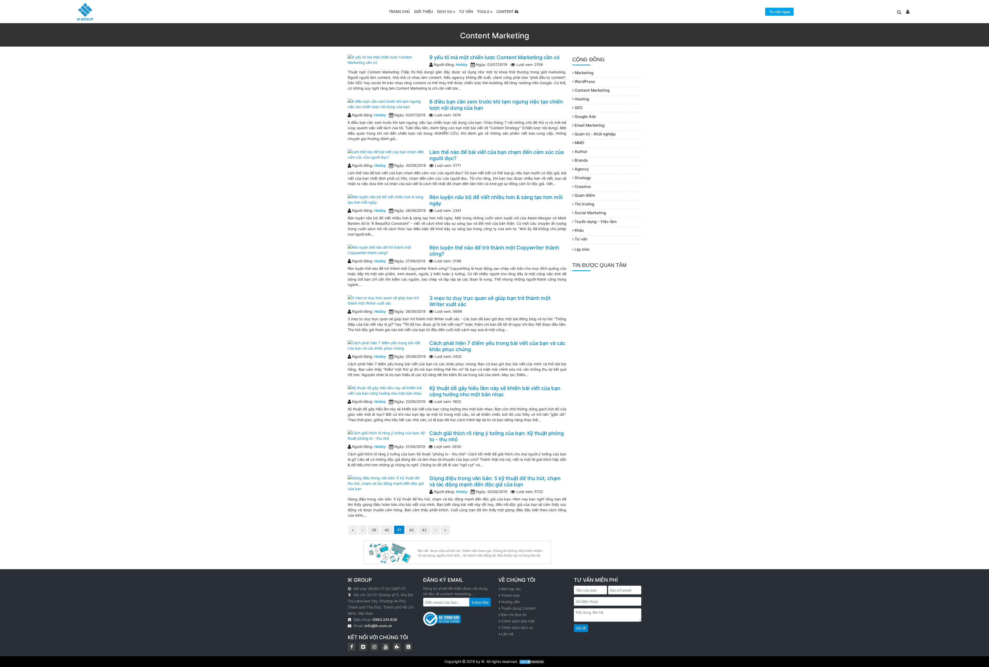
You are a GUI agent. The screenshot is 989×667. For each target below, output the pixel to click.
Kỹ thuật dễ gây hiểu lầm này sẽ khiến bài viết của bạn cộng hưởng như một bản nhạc (494, 391)
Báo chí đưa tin (513, 614)
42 (411, 530)
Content (505, 11)
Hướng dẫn (510, 602)
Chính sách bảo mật (518, 621)
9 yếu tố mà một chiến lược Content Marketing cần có (494, 57)
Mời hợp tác (511, 589)
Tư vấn (466, 11)
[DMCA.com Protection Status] (532, 661)
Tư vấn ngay (779, 12)
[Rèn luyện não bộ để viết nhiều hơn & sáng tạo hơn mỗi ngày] (386, 199)
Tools (483, 11)
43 (424, 530)
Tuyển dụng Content (518, 608)
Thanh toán (510, 595)
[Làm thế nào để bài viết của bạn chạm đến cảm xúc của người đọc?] (386, 154)
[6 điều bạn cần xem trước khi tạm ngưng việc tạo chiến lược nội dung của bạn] (386, 104)
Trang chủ (399, 11)
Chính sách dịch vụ (517, 627)
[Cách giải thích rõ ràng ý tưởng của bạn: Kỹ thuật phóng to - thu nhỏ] (386, 435)
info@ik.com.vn (378, 625)
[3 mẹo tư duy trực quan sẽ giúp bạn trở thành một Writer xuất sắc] (386, 300)
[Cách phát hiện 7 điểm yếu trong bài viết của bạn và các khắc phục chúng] (386, 345)
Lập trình (582, 249)
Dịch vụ (444, 11)
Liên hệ (507, 634)
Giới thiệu (423, 11)
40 (387, 530)
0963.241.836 (384, 619)
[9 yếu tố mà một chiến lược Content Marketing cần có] (386, 59)
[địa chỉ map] (350, 595)
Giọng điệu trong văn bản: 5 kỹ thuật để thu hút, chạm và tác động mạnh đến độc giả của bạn (495, 481)
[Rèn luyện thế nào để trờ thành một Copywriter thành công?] (386, 250)
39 (374, 530)
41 (399, 529)
